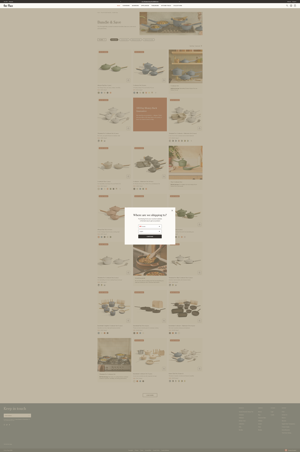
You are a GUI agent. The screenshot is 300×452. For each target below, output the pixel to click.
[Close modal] (172, 210)
